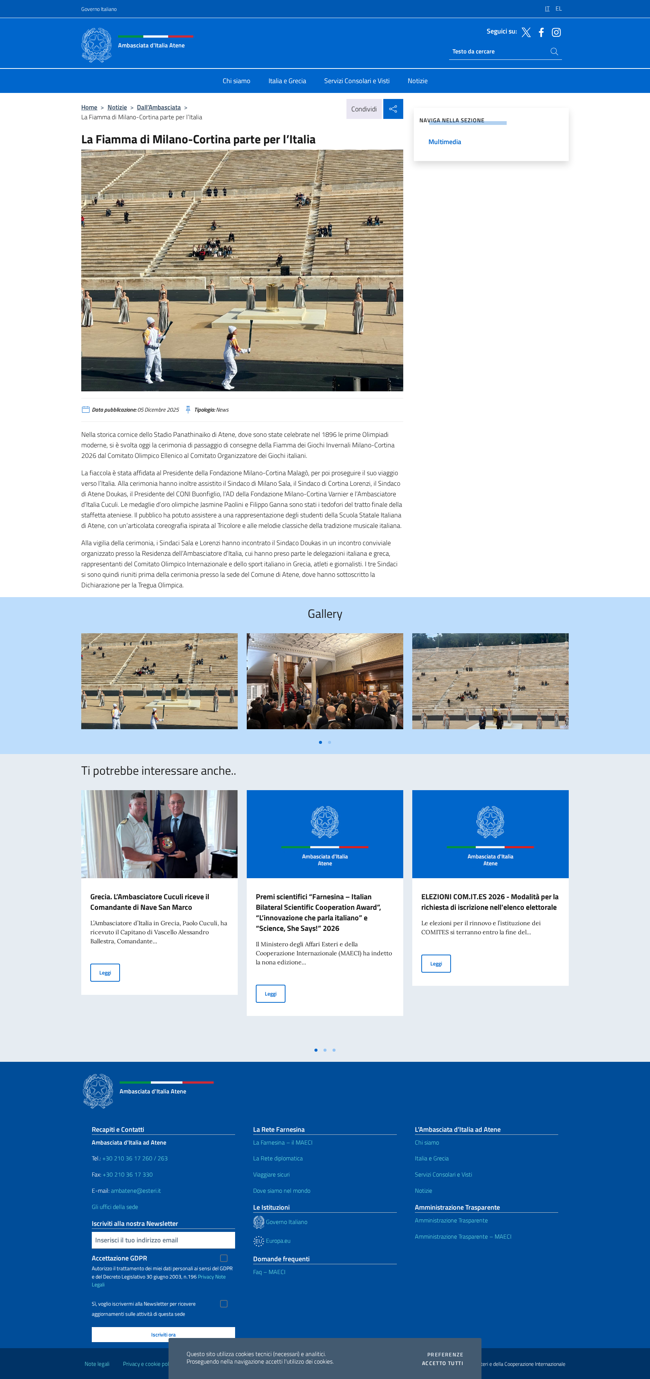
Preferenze (445, 1354)
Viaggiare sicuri (271, 1174)
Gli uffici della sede (115, 1206)
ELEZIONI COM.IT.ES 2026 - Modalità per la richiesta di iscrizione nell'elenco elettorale (490, 902)
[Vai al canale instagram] (554, 31)
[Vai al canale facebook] (539, 31)
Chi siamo (427, 1142)
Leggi (109, 972)
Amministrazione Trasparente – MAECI (463, 1236)
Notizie (117, 107)
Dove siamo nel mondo (281, 1190)
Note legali (97, 1363)
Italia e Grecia (432, 1158)
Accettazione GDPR (119, 1258)
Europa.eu (277, 1240)
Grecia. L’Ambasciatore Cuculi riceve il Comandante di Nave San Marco (149, 902)
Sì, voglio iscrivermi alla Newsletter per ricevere (144, 1304)
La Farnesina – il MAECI (283, 1142)
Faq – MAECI (269, 1271)
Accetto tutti (442, 1363)
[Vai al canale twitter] (524, 31)
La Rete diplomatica (278, 1158)
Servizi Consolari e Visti (443, 1174)
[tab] (320, 742)
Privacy (206, 1276)
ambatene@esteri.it (136, 1190)
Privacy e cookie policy (149, 1363)
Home (89, 107)
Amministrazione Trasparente (451, 1220)
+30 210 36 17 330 (128, 1174)
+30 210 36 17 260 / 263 (135, 1158)
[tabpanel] (159, 684)
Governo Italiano (99, 9)
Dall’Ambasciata (159, 107)
